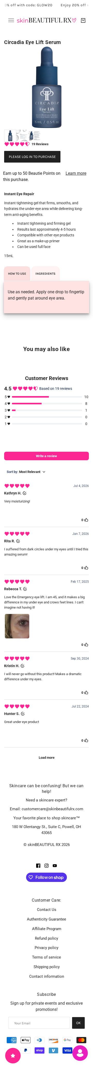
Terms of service (46, 957)
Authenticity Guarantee (46, 919)
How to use (17, 273)
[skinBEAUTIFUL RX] (46, 20)
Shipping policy (47, 967)
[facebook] (38, 865)
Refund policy (46, 938)
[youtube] (55, 865)
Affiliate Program (46, 928)
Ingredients (45, 273)
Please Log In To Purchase (32, 157)
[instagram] (46, 865)
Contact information (46, 976)
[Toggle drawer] (11, 20)
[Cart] (83, 20)
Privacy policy (46, 947)
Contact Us (46, 909)
